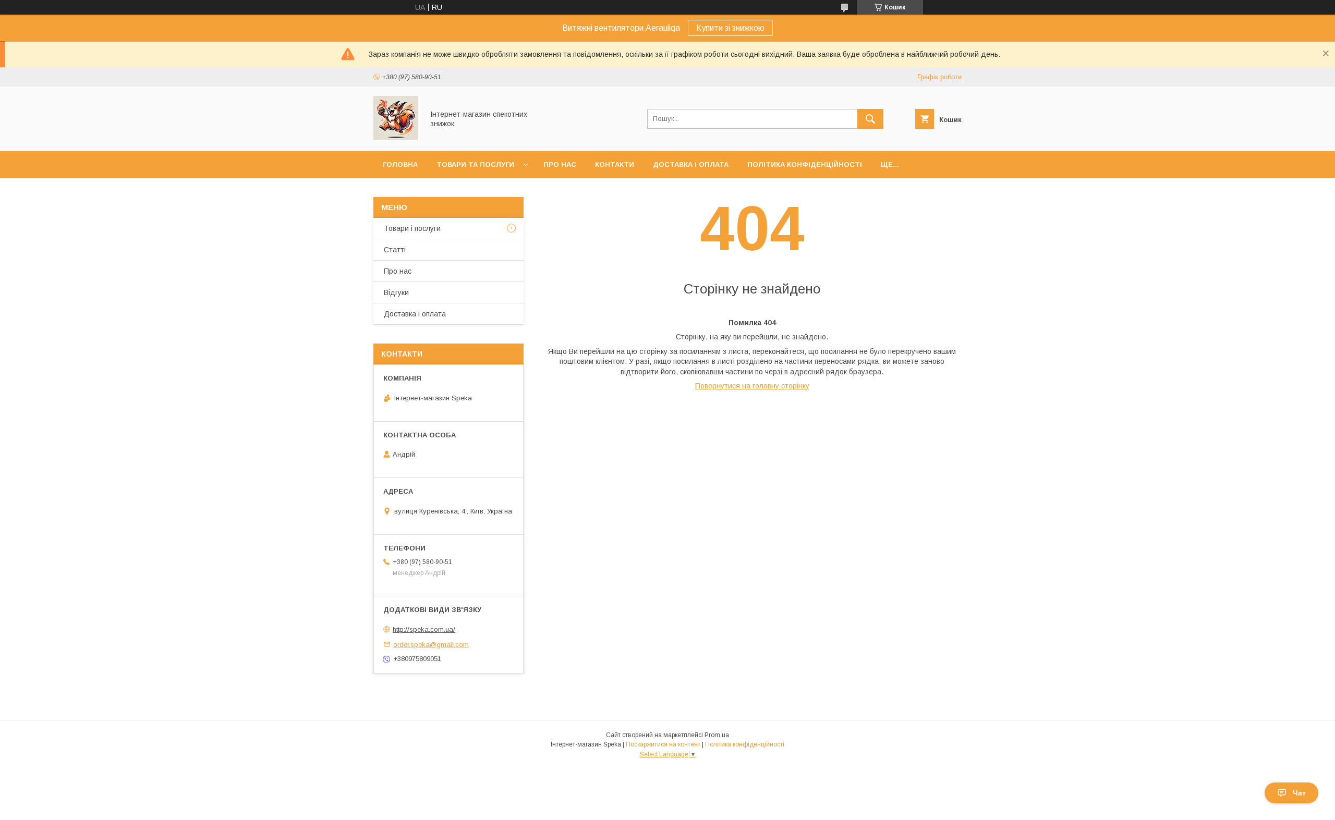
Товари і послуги (412, 228)
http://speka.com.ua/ (424, 629)
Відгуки (396, 292)
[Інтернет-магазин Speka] (395, 137)
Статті (395, 250)
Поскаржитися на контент (663, 744)
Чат (1299, 793)
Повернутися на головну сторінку (752, 386)
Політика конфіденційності (804, 164)
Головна (400, 164)
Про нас (559, 164)
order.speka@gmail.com (431, 644)
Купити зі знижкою (730, 27)
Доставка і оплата (691, 164)
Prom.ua (717, 735)
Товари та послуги (475, 164)
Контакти (614, 164)
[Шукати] (870, 119)
